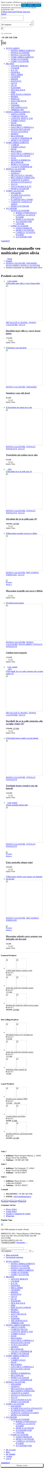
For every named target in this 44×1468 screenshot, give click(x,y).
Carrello (9, 1456)
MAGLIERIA (16, 125)
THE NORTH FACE (19, 107)
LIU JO (14, 86)
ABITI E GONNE (18, 114)
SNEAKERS (16, 171)
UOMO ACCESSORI (19, 59)
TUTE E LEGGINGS (19, 132)
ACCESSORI (11, 208)
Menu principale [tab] (12, 1255)
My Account (11, 1450)
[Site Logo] (15, 12)
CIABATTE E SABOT (20, 180)
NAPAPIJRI (16, 88)
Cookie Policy (11, 1211)
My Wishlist (10, 1454)
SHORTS (14, 134)
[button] (3, 14)
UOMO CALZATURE (20, 61)
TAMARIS (15, 105)
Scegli (10, 340)
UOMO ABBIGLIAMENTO (22, 57)
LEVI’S (14, 83)
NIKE (13, 92)
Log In (8, 1459)
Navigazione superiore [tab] (14, 1257)
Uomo (24, 5)
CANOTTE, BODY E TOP (22, 118)
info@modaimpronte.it (22, 1196)
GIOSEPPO (15, 77)
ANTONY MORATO (19, 66)
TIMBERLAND (17, 110)
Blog (8, 1452)
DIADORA (15, 72)
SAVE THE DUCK (18, 101)
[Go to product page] (24, 366)
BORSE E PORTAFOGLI (26, 213)
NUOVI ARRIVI (13, 48)
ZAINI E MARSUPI (24, 228)
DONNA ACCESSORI (20, 53)
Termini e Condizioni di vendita (18, 1214)
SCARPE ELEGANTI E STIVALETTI (20, 196)
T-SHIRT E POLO (18, 121)
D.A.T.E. (14, 70)
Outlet (37, 5)
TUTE (13, 158)
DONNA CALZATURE (20, 55)
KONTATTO (16, 81)
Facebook (5, 1201)
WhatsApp (22, 1201)
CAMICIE (15, 145)
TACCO (14, 184)
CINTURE (20, 224)
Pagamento (20, 1242)
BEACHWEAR (17, 136)
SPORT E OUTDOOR (20, 140)
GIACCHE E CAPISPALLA (22, 127)
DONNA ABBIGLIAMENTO (23, 50)
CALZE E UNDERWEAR (21, 138)
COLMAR (15, 68)
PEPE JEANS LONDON (21, 94)
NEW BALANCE (18, 90)
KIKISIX (14, 79)
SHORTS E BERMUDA (21, 160)
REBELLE (15, 99)
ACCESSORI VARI (24, 221)
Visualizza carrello (8, 1242)
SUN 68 (14, 103)
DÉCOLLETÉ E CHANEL (22, 175)
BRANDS (10, 64)
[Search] (33, 23)
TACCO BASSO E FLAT (21, 186)
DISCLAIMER (17, 75)
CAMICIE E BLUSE (19, 116)
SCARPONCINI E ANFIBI (22, 200)
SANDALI (15, 173)
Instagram (13, 1201)
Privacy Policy (11, 1209)
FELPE (14, 123)
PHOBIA (14, 97)
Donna (30, 5)
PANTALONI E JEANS (20, 129)
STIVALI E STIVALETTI (21, 182)
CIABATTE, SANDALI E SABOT (25, 1413)
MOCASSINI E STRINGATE (23, 178)
